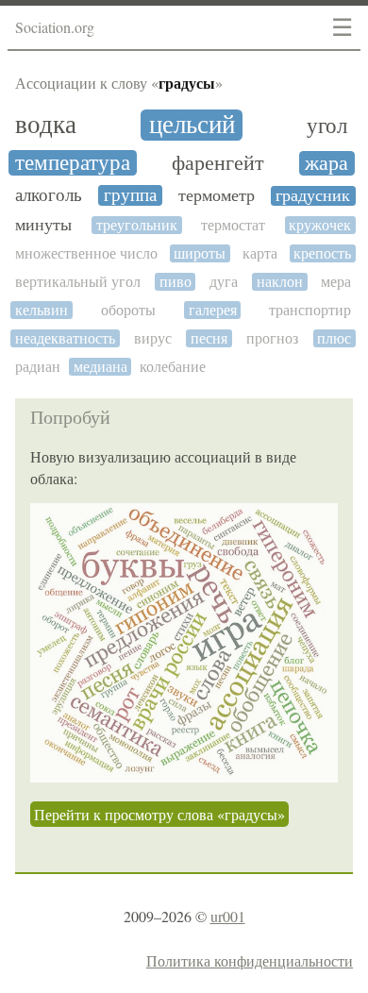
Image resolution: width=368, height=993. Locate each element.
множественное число (86, 253)
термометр (216, 196)
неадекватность (65, 338)
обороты (128, 310)
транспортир (310, 310)
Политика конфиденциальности (249, 960)
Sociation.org (54, 27)
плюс (334, 338)
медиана (100, 367)
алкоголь (48, 195)
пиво (175, 282)
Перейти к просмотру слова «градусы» (159, 814)
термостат (233, 225)
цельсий (192, 125)
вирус (153, 338)
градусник (313, 196)
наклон (280, 282)
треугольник (136, 225)
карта (260, 253)
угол (327, 126)
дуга (223, 282)
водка (45, 125)
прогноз (272, 338)
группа (130, 195)
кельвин (41, 310)
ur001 (227, 916)
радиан (37, 367)
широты (200, 253)
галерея (213, 310)
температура (72, 163)
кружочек (320, 225)
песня (209, 338)
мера (336, 282)
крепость (322, 253)
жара (326, 163)
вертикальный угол (78, 282)
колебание (173, 367)
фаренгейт (218, 163)
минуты (43, 225)
